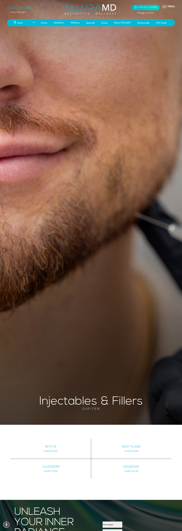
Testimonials (143, 22)
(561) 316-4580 (21, 8)
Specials (90, 22)
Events (104, 22)
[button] (164, 6)
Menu (171, 6)
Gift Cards (161, 22)
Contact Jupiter (147, 7)
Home (44, 22)
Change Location (145, 13)
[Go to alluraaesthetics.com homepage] (90, 9)
